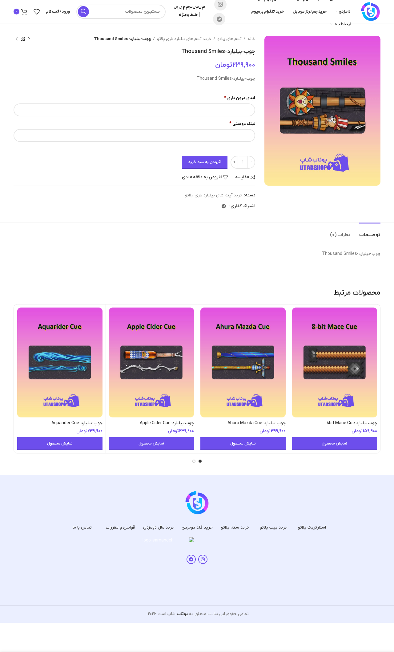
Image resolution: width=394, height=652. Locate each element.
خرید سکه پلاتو (235, 527)
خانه (251, 39)
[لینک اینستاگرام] (202, 559)
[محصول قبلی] (29, 39)
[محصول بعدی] (17, 39)
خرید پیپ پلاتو (273, 527)
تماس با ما (82, 527)
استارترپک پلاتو (312, 527)
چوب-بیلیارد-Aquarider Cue (77, 423)
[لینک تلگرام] (219, 19)
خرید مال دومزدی (159, 527)
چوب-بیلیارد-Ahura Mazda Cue (256, 423)
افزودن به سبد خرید (204, 162)
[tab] (369, 232)
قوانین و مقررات (120, 527)
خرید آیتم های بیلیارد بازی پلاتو (183, 39)
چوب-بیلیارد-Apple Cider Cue (167, 423)
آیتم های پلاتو (229, 39)
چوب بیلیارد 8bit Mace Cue (352, 423)
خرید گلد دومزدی (197, 527)
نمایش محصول (334, 443)
